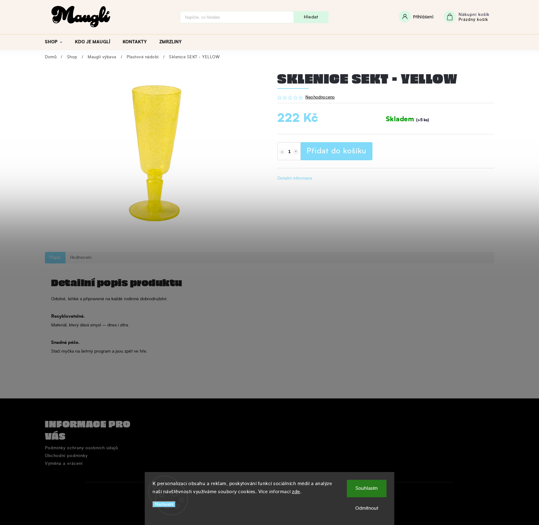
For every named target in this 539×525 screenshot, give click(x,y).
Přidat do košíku (337, 151)
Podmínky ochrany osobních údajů (81, 448)
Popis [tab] (55, 258)
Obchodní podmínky (66, 456)
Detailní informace (294, 178)
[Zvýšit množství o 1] (296, 152)
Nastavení (164, 504)
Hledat (311, 17)
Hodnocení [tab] (81, 258)
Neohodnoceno (320, 97)
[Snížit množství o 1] (282, 152)
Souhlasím (367, 488)
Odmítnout (366, 508)
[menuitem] (57, 42)
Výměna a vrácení (64, 464)
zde (296, 491)
